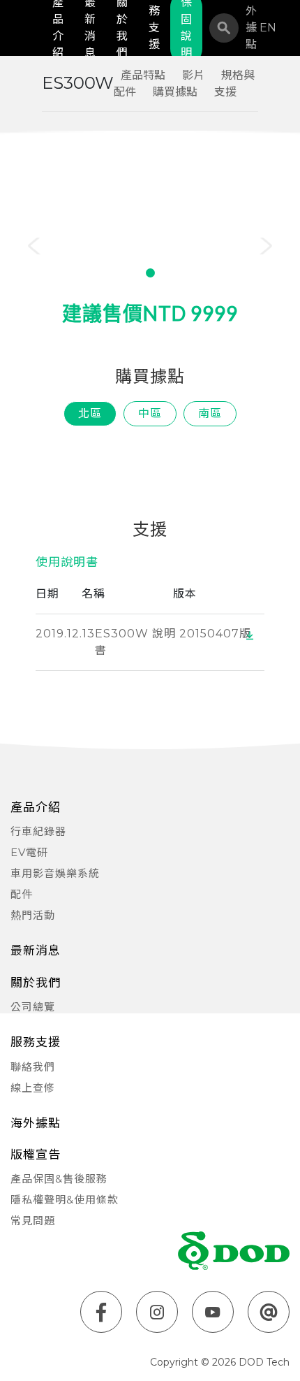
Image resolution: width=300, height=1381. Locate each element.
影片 (193, 75)
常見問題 (32, 1220)
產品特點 (143, 75)
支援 (225, 92)
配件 (21, 894)
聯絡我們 (32, 1066)
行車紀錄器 (38, 831)
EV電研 (29, 852)
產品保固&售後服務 (58, 1178)
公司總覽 (32, 1006)
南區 (210, 413)
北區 (90, 413)
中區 (150, 413)
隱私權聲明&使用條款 (64, 1199)
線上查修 (32, 1087)
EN (268, 27)
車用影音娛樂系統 (55, 873)
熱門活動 (32, 915)
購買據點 (175, 92)
